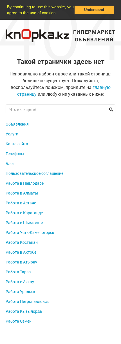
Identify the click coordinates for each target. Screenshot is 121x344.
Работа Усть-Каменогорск (30, 232)
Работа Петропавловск (27, 301)
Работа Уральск (20, 291)
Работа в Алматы (22, 193)
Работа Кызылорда (24, 311)
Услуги (12, 134)
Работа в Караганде (24, 213)
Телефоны (15, 153)
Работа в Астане (21, 203)
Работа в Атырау (21, 262)
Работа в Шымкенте (24, 222)
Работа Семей (19, 321)
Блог (10, 163)
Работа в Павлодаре (25, 183)
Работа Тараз (18, 272)
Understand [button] (94, 10)
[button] (58, 13)
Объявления (17, 124)
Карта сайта (17, 144)
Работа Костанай (22, 242)
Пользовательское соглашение (34, 173)
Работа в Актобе (21, 252)
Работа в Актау (20, 282)
